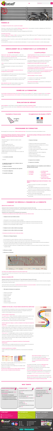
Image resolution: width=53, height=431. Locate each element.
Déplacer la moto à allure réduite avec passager (13, 230)
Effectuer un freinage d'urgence (10, 236)
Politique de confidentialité (29, 429)
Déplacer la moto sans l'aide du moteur (12, 216)
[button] (29, 3)
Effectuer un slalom (8, 250)
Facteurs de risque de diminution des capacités (12, 168)
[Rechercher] (52, 3)
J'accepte (21, 429)
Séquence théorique (33, 140)
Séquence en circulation (34, 162)
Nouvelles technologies (8, 173)
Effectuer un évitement (8, 252)
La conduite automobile (8, 156)
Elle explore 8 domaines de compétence (12, 289)
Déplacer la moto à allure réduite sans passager (13, 227)
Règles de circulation (7, 166)
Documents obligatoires (8, 170)
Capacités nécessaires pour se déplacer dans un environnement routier (12, 163)
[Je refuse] (51, 428)
